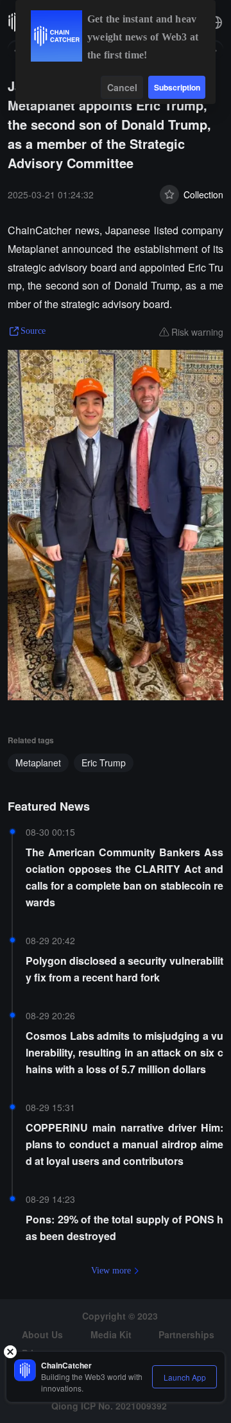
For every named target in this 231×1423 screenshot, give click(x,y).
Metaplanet (38, 762)
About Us (42, 1334)
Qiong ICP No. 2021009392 (109, 1405)
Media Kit (111, 1334)
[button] (215, 22)
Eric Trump (103, 762)
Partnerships (186, 1334)
